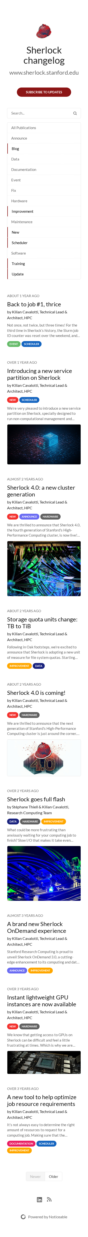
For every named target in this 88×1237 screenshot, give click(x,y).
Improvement (22, 211)
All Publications (23, 127)
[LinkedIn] (42, 1199)
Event (16, 180)
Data (15, 159)
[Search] (75, 113)
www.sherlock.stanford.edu (44, 72)
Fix (13, 190)
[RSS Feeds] (49, 1199)
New (15, 232)
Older (53, 1176)
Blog (15, 148)
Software (18, 253)
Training (18, 263)
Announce (19, 138)
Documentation (23, 169)
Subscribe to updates (44, 92)
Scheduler (20, 242)
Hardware (19, 201)
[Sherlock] (44, 32)
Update (18, 274)
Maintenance (22, 222)
